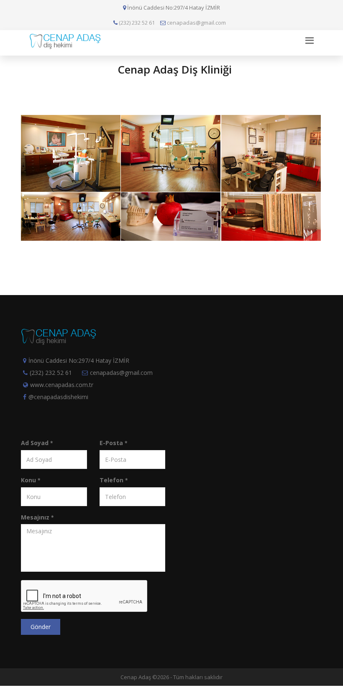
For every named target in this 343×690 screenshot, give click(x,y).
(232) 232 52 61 (136, 22)
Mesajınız (37, 517)
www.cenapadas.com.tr (61, 385)
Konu (30, 480)
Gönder (41, 627)
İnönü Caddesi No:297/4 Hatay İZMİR (78, 360)
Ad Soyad (37, 443)
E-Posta (113, 443)
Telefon (114, 480)
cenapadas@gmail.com (196, 22)
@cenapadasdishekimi (58, 397)
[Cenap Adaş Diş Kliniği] (69, 116)
